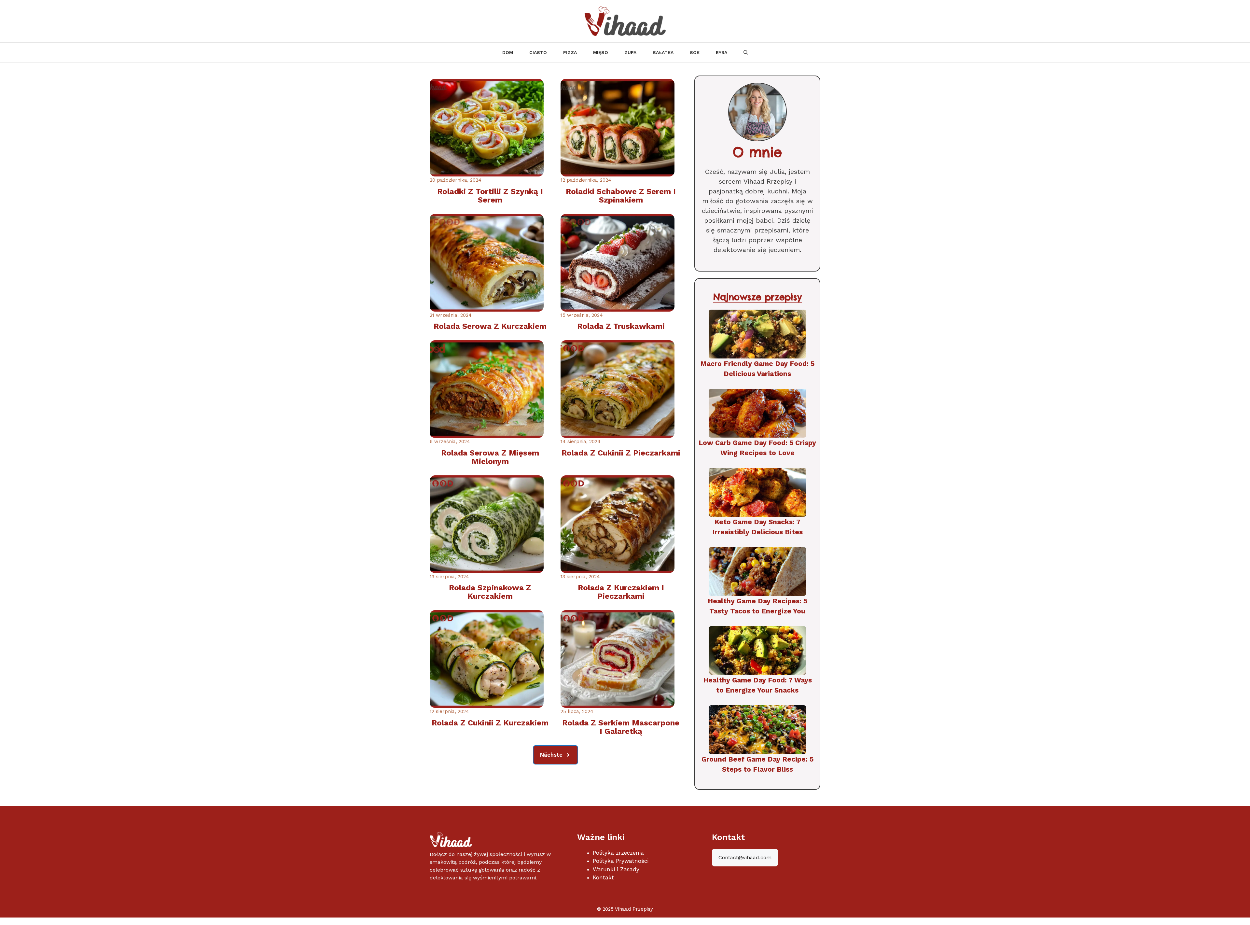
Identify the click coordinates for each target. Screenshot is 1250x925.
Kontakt (603, 877)
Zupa (630, 52)
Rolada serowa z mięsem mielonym (490, 457)
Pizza (570, 52)
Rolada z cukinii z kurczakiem (490, 722)
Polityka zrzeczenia (618, 852)
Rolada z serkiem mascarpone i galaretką (620, 727)
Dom (507, 52)
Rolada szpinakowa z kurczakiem (490, 592)
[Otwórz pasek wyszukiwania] (745, 52)
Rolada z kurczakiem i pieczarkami (621, 592)
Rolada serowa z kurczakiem (490, 326)
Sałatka (663, 52)
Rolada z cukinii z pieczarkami (621, 452)
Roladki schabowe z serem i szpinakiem (621, 195)
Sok (695, 52)
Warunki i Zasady (616, 869)
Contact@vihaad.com (744, 857)
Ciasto (538, 52)
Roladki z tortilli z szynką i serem (490, 195)
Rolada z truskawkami (621, 326)
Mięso (600, 52)
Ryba (721, 52)
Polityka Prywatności (620, 861)
